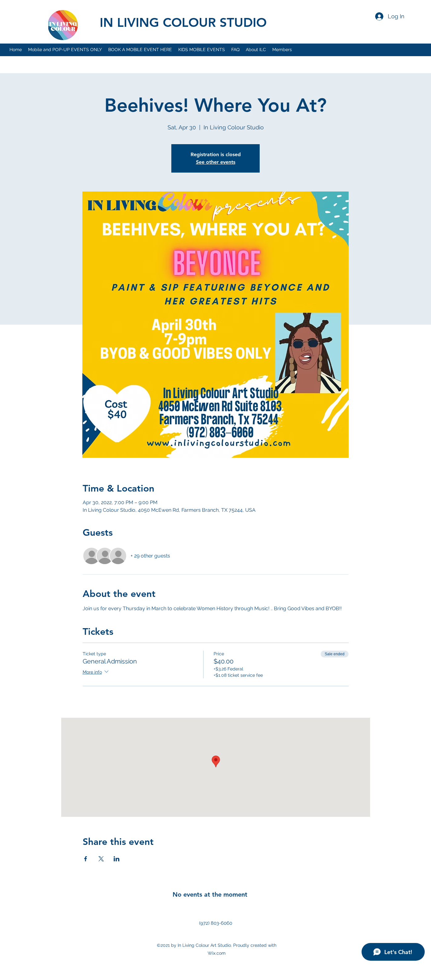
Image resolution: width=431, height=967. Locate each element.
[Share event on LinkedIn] (117, 858)
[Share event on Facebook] (86, 858)
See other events (215, 162)
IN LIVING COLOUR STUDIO (183, 22)
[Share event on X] (101, 858)
